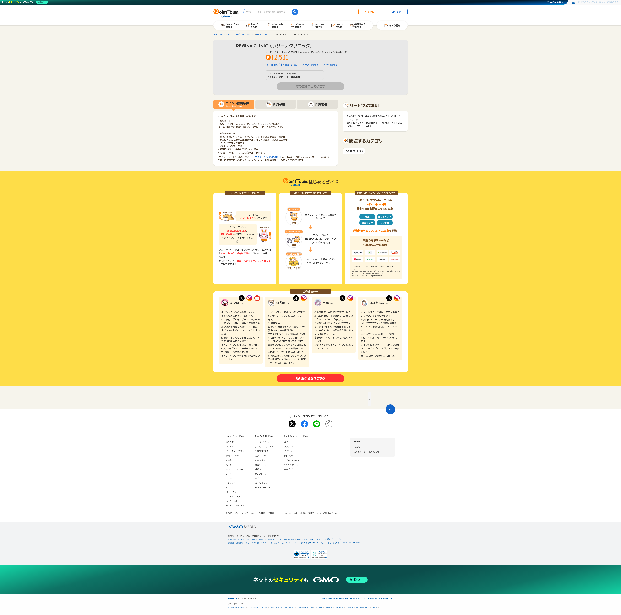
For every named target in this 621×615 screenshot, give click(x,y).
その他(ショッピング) (235, 505)
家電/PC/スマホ (233, 455)
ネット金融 (339, 607)
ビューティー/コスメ (235, 451)
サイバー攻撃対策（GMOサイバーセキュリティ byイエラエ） (268, 543)
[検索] (295, 12)
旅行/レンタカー (262, 482)
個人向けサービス (362, 607)
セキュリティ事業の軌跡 (351, 542)
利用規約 (229, 513)
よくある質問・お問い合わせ (366, 451)
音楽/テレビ (260, 478)
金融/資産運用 (261, 460)
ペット (229, 478)
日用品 (229, 487)
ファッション (231, 446)
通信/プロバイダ (262, 464)
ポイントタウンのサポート (268, 156)
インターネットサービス (237, 607)
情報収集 (329, 607)
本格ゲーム (289, 469)
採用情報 (271, 513)
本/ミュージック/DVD (235, 469)
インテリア (230, 482)
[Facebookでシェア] (304, 423)
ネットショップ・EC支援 (258, 607)
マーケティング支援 (305, 607)
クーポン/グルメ (262, 442)
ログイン (396, 11)
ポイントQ (288, 451)
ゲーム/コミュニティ (264, 446)
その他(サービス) (354, 151)
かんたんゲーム (291, 464)
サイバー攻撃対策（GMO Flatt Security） (309, 543)
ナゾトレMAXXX (291, 460)
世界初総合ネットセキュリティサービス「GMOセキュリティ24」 (252, 539)
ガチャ (287, 442)
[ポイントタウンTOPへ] (226, 12)
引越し (258, 469)
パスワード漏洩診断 (286, 539)
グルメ (229, 473)
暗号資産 (350, 607)
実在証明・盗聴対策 (235, 543)
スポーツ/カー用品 (234, 496)
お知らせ (358, 447)
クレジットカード (262, 473)
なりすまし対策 (333, 543)
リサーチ (319, 607)
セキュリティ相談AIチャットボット (330, 539)
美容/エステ (260, 455)
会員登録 (369, 11)
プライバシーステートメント (245, 513)
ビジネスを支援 (276, 607)
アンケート (289, 446)
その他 (375, 607)
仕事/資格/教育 (261, 451)
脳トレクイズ (290, 455)
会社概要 (262, 513)
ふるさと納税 (231, 500)
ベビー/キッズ (232, 491)
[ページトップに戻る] (390, 409)
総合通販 (230, 442)
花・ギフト (230, 464)
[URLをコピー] (328, 423)
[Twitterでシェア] (292, 423)
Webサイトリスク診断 (305, 539)
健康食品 (230, 460)
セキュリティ (290, 607)
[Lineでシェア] (316, 423)
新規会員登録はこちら (310, 378)
